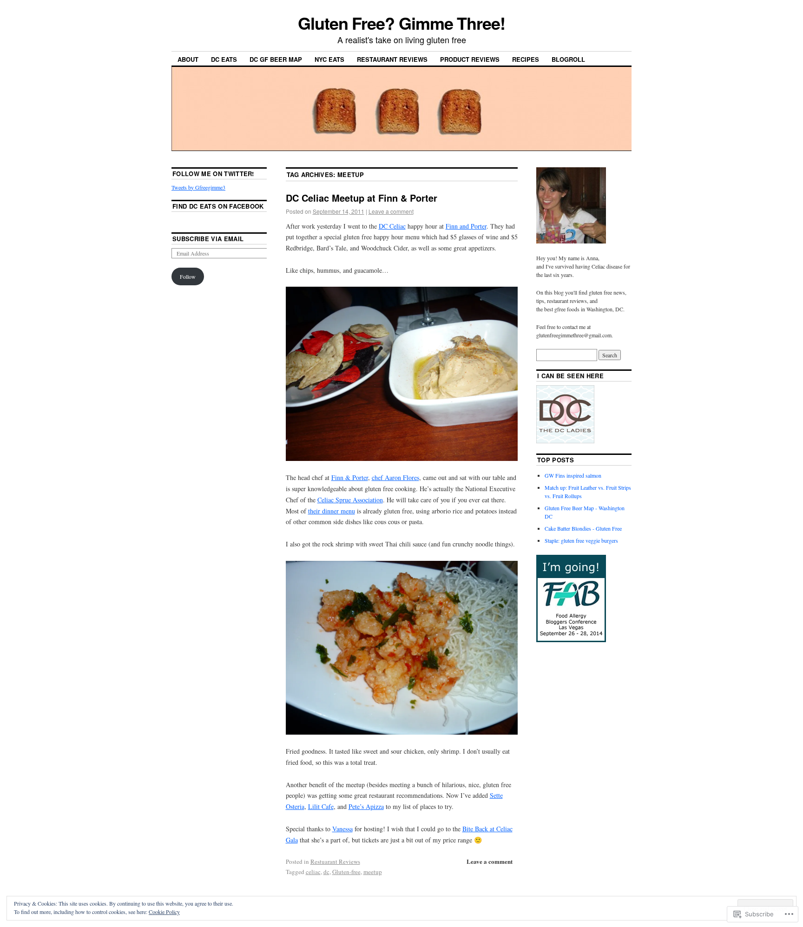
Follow (188, 276)
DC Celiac (392, 226)
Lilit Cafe (321, 806)
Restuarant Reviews (335, 861)
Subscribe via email (208, 238)
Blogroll (568, 59)
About (188, 59)
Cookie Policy (164, 911)
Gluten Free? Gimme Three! (401, 23)
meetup (372, 872)
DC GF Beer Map (276, 59)
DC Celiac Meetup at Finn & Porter (361, 197)
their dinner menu (331, 510)
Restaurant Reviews (392, 59)
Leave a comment (391, 211)
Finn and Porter (466, 226)
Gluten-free (346, 872)
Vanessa (342, 828)
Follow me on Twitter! (213, 173)
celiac (313, 872)
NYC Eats (329, 59)
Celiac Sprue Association (350, 499)
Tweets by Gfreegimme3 (198, 187)
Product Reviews (470, 59)
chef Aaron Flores (395, 477)
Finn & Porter (349, 477)
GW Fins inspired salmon (573, 475)
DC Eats (224, 59)
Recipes (525, 59)
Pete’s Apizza (366, 806)
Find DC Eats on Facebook (218, 206)
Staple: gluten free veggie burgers (581, 540)
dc (326, 872)
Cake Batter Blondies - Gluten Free (583, 528)
